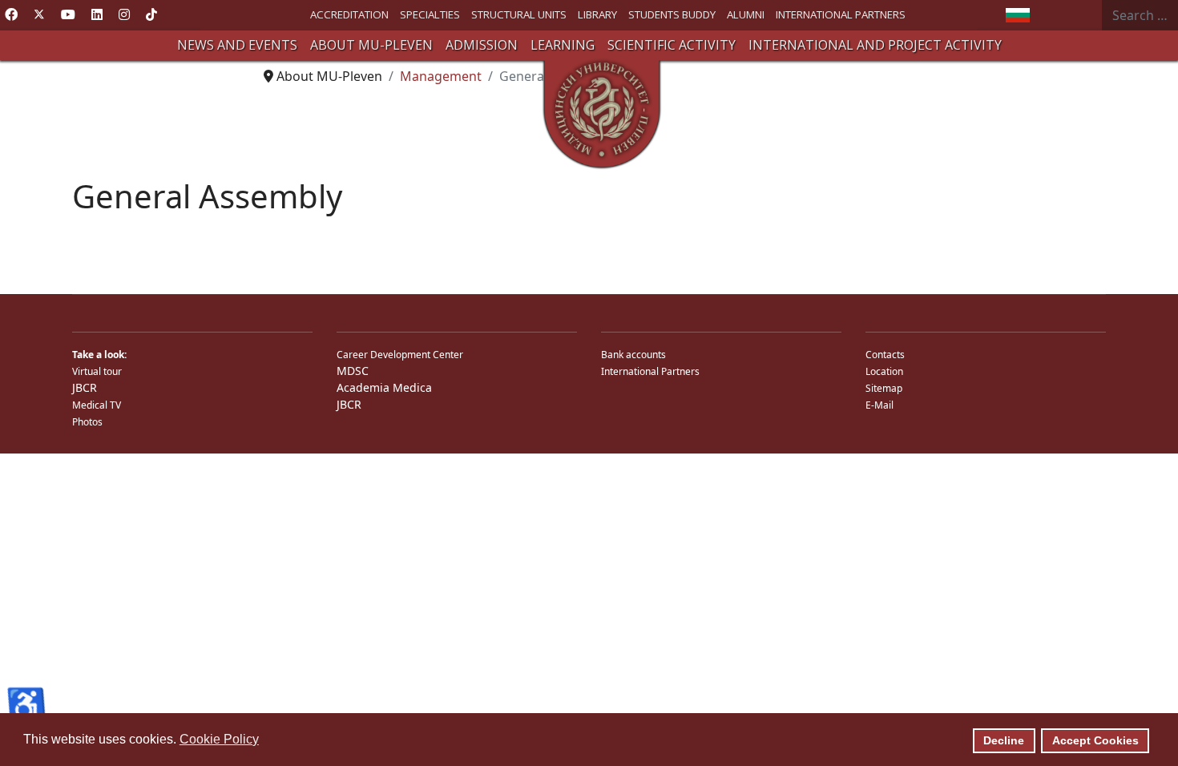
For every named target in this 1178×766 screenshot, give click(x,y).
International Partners (650, 371)
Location (884, 371)
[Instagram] (124, 14)
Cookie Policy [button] (219, 739)
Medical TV (96, 405)
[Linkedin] (97, 14)
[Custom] (151, 14)
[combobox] (1140, 15)
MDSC (353, 370)
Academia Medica (384, 387)
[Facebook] (11, 14)
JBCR (84, 387)
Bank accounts (633, 354)
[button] (237, 45)
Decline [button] (1003, 740)
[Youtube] (68, 14)
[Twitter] (39, 14)
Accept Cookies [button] (1095, 740)
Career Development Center (400, 354)
